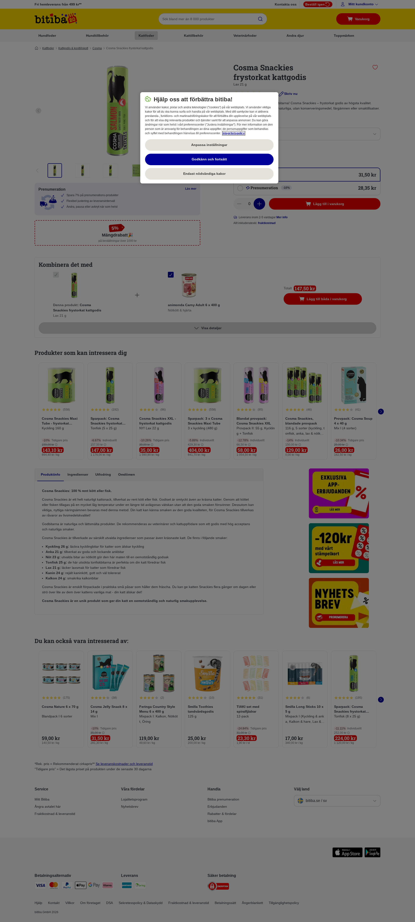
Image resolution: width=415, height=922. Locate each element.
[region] (209, 137)
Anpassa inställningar (209, 145)
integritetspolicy (234, 133)
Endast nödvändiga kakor (209, 174)
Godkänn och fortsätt (209, 159)
